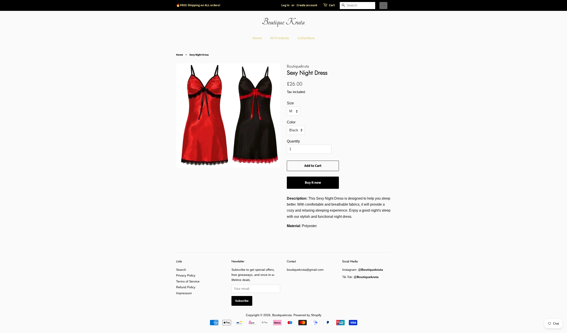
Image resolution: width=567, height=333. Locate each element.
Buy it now (313, 182)
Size (290, 103)
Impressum (184, 293)
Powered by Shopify (307, 315)
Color (291, 122)
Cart (332, 5)
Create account (307, 5)
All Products (279, 38)
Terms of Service (188, 281)
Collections (306, 38)
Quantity (293, 141)
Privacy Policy (185, 275)
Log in (285, 5)
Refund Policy (185, 287)
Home (257, 38)
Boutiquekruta (282, 315)
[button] (383, 5)
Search (181, 269)
